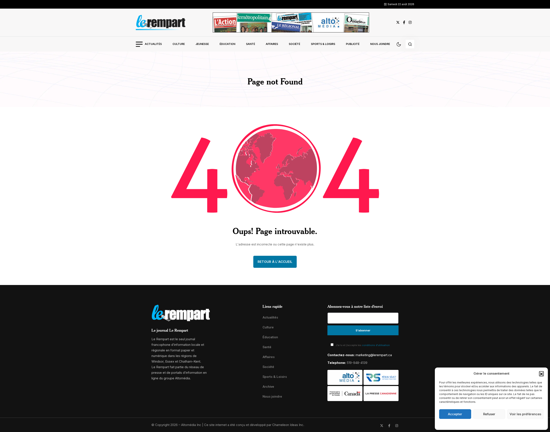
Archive (268, 387)
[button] (541, 373)
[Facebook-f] (389, 425)
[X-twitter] (381, 425)
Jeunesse (202, 44)
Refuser (489, 414)
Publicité (352, 44)
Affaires (272, 44)
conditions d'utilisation (376, 345)
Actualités (153, 44)
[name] (161, 22)
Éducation (227, 44)
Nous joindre (380, 44)
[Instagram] (396, 425)
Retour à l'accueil (275, 262)
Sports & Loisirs (323, 44)
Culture (179, 44)
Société (294, 44)
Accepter (455, 414)
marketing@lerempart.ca (374, 355)
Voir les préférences (525, 414)
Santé (250, 44)
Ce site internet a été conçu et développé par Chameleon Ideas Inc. (254, 425)
